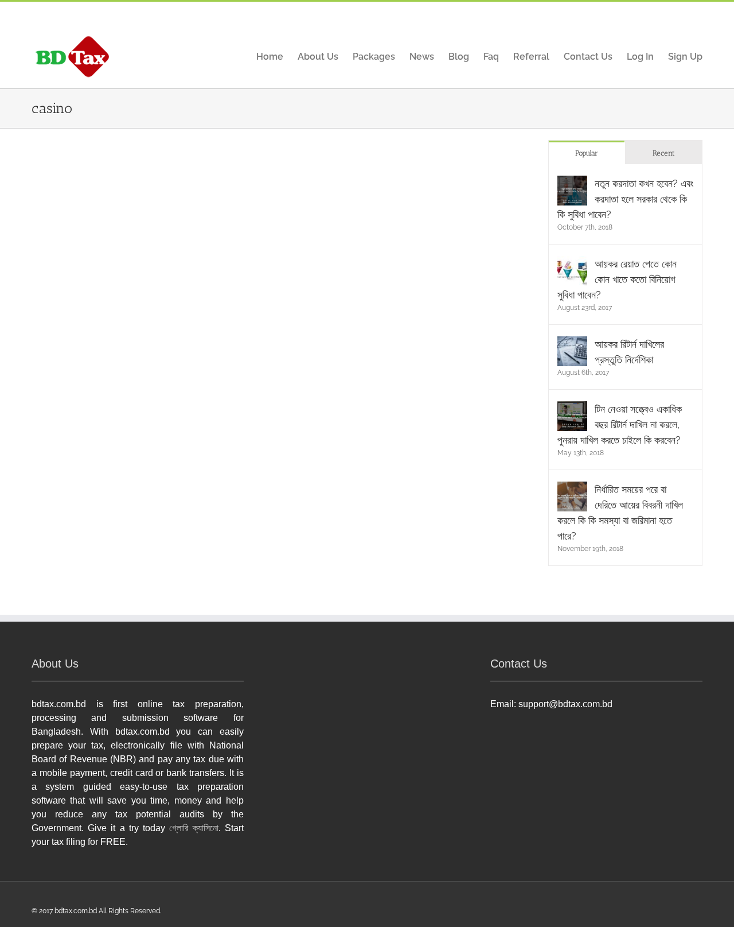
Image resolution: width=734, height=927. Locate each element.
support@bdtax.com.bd (565, 704)
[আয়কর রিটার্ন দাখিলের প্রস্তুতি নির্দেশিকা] (572, 344)
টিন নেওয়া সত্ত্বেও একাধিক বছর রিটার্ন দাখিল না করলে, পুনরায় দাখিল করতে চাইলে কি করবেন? (619, 424)
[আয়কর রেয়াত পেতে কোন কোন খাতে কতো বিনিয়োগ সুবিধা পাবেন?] (572, 264)
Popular (586, 153)
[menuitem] (277, 57)
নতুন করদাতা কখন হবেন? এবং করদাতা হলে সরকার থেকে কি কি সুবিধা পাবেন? (625, 198)
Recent (664, 153)
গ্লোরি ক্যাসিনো (193, 828)
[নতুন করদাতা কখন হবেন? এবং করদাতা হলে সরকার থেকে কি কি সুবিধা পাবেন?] (572, 183)
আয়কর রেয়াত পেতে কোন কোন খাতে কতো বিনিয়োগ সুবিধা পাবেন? (617, 279)
